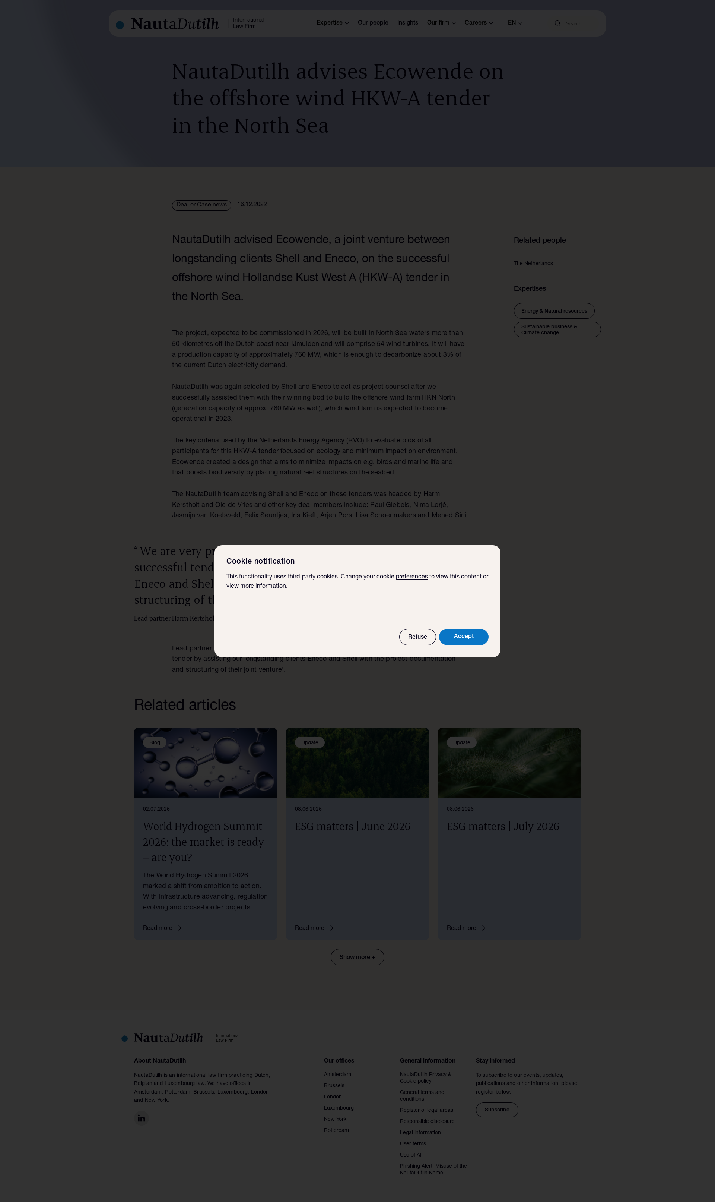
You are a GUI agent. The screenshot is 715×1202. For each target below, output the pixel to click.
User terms (413, 1144)
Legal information (420, 1133)
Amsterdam (337, 1075)
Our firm (438, 23)
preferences (412, 577)
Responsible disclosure (427, 1121)
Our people (373, 23)
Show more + (357, 958)
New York (335, 1119)
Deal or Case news (202, 205)
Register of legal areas (426, 1110)
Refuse (417, 638)
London (333, 1097)
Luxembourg (339, 1108)
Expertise (330, 23)
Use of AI (411, 1155)
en (512, 23)
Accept (464, 637)
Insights (407, 23)
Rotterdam (336, 1130)
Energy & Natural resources (554, 311)
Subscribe (497, 1110)
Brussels (334, 1086)
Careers (476, 23)
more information (263, 587)
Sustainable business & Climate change (549, 330)
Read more (157, 929)
